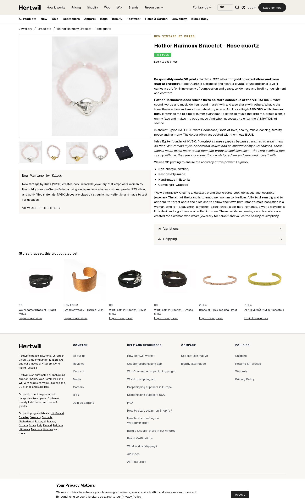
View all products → (41, 208)
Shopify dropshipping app (144, 363)
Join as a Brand (83, 402)
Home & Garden (156, 19)
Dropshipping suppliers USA (146, 394)
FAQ (130, 402)
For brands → (202, 7)
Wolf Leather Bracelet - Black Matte (37, 311)
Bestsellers (71, 19)
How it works (56, 7)
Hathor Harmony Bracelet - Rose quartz (84, 28)
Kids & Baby (199, 19)
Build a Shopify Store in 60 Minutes (151, 430)
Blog (76, 394)
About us (79, 355)
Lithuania (24, 429)
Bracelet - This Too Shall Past (218, 309)
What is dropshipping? (142, 446)
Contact (78, 371)
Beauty (117, 19)
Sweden (24, 417)
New (44, 19)
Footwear (134, 19)
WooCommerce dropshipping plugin (151, 371)
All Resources (136, 461)
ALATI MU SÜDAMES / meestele (264, 309)
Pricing (76, 7)
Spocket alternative (194, 355)
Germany (35, 417)
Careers (78, 387)
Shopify (92, 7)
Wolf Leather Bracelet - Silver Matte (127, 311)
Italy (39, 425)
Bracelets (44, 28)
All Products (27, 19)
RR (21, 305)
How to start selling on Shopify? (149, 410)
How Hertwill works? (141, 355)
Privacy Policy (131, 496)
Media (77, 379)
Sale (55, 19)
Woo (107, 7)
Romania (47, 417)
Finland (47, 425)
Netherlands (26, 421)
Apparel (90, 19)
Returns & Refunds (248, 363)
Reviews (78, 363)
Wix (119, 7)
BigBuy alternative (193, 363)
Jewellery (179, 19)
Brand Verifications (140, 438)
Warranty (241, 371)
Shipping (241, 355)
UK (52, 413)
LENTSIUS (71, 305)
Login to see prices (166, 61)
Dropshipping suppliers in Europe (149, 387)
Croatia (23, 425)
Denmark (36, 429)
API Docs (133, 454)
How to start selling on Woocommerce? (143, 420)
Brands (133, 7)
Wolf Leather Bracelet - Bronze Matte (173, 311)
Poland (59, 413)
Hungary (48, 429)
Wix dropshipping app (141, 379)
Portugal (40, 421)
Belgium (58, 425)
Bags (103, 19)
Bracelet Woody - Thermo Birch (83, 309)
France (51, 421)
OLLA (203, 305)
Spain (32, 425)
